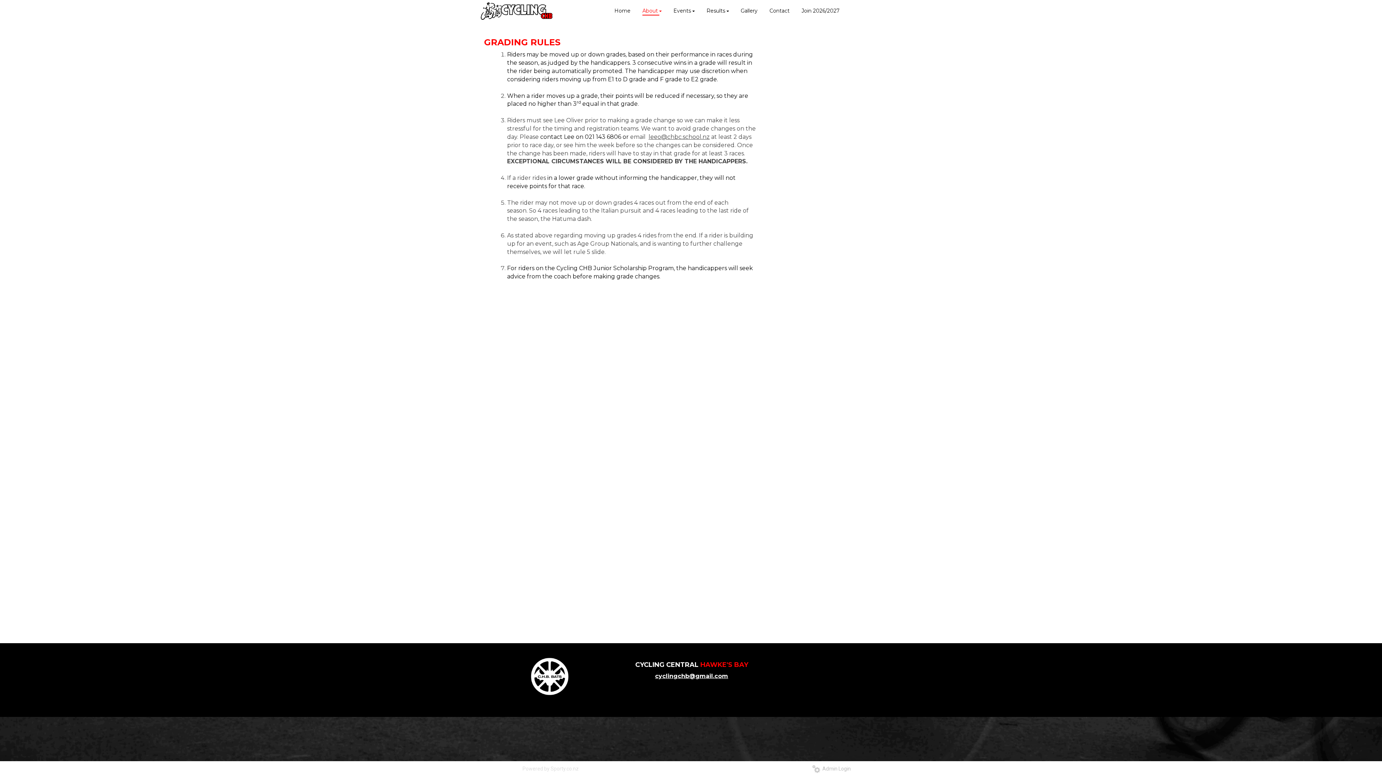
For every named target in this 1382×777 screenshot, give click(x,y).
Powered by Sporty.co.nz (551, 769)
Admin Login (835, 769)
